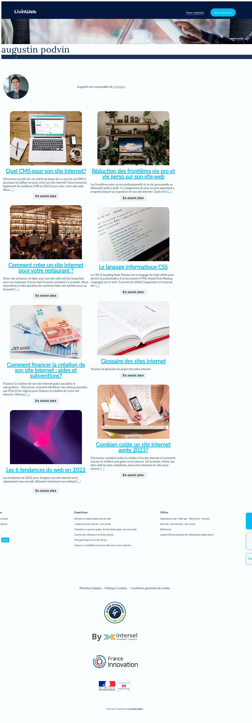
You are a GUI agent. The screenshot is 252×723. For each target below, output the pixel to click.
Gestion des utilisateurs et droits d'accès (94, 534)
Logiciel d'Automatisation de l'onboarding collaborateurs (187, 534)
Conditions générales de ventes (150, 588)
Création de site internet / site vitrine (92, 524)
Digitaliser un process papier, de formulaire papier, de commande (105, 529)
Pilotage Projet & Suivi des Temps (90, 540)
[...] (12, 189)
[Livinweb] (25, 12)
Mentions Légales (90, 588)
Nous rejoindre (195, 12)
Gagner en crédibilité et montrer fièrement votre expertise (102, 545)
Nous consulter (223, 12)
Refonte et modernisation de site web (92, 518)
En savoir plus (45, 196)
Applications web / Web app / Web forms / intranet (185, 518)
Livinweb (119, 87)
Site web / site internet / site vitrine (177, 524)
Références (165, 529)
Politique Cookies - (118, 588)
